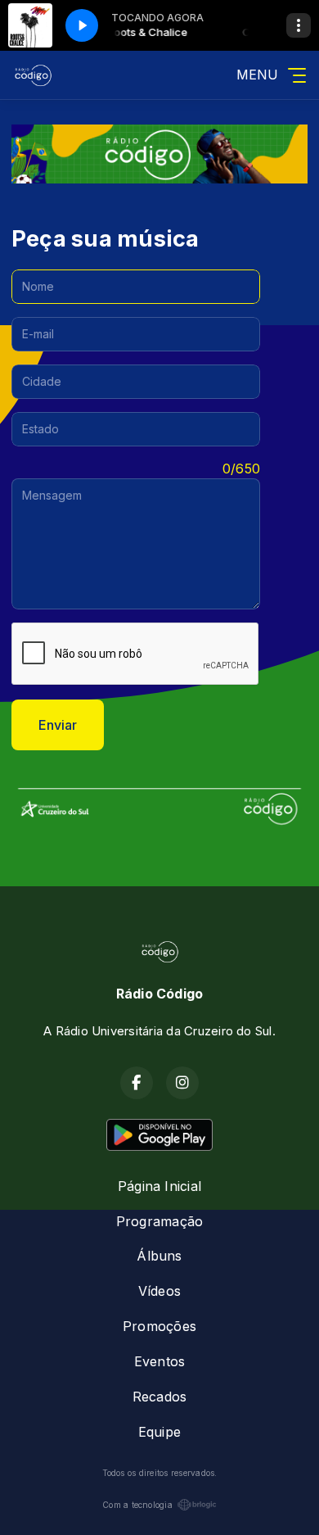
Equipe (159, 1432)
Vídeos (159, 1291)
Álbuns (159, 1255)
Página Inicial (159, 1186)
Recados (160, 1396)
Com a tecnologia (137, 1505)
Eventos (160, 1361)
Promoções (159, 1326)
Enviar (57, 725)
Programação (160, 1221)
